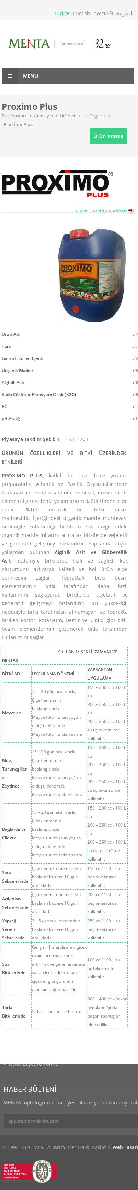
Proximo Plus (18, 124)
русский (103, 13)
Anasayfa (43, 116)
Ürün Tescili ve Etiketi (101, 211)
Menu (30, 75)
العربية (124, 13)
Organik (97, 116)
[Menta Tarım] (68, 44)
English (81, 13)
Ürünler (68, 116)
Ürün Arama (108, 136)
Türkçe (62, 13)
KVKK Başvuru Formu (34, 1063)
